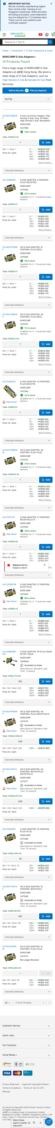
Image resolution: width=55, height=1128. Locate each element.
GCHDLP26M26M (9, 451)
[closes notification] (51, 3)
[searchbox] (25, 42)
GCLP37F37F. (8, 517)
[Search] (50, 42)
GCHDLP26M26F (9, 117)
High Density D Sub (13, 79)
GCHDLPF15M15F (10, 248)
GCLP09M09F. (9, 180)
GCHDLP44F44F (9, 770)
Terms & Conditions (11, 1088)
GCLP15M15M (8, 829)
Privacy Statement (10, 1084)
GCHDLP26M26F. (9, 315)
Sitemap (6, 1091)
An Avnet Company (11, 1107)
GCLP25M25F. (9, 381)
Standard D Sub (36, 79)
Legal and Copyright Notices (35, 1084)
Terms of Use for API (33, 1088)
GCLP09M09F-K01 (9, 652)
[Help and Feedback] (49, 1122)
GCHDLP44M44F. (9, 712)
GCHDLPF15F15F (9, 887)
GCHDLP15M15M (9, 947)
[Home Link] (24, 34)
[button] (4, 34)
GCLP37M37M (9, 584)
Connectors (17, 50)
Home (5, 50)
